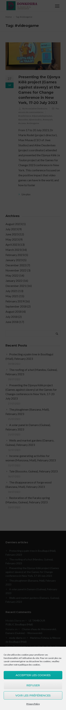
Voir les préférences (33, 695)
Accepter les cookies (33, 675)
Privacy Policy (33, 703)
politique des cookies (29, 664)
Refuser (33, 685)
